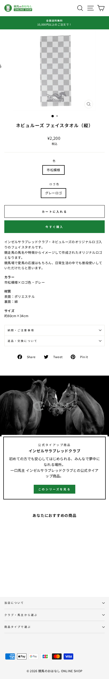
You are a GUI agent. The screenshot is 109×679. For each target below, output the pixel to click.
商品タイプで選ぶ (17, 627)
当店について (14, 603)
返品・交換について (23, 341)
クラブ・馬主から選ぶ (21, 615)
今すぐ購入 (54, 227)
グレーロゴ (53, 192)
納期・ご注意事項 (21, 330)
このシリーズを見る (54, 489)
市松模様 (53, 169)
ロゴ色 (54, 184)
